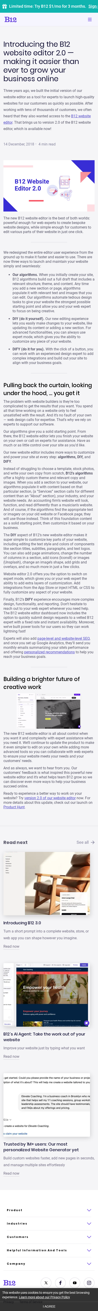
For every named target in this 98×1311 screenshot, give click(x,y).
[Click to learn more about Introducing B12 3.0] (46, 883)
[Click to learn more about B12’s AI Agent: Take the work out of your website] (46, 995)
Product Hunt (14, 807)
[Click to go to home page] (23, 19)
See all (83, 842)
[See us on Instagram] (89, 1282)
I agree (49, 1306)
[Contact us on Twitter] (46, 1282)
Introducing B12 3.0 (22, 923)
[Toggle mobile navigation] (89, 19)
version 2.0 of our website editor (50, 798)
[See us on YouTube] (74, 1282)
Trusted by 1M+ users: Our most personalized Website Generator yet (41, 1147)
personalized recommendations (49, 652)
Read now (11, 946)
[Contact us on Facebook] (60, 1282)
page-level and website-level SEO (63, 638)
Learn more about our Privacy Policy (44, 1297)
